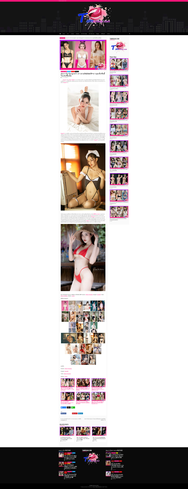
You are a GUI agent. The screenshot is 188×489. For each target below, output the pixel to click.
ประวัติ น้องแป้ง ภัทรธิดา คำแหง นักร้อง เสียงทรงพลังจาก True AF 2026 (66, 438)
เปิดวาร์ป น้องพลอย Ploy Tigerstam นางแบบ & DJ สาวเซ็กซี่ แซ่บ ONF (98, 389)
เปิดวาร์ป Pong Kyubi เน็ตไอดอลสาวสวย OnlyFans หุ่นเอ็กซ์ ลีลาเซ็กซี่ (82, 402)
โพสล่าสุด (77, 71)
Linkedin (80, 413)
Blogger (97, 33)
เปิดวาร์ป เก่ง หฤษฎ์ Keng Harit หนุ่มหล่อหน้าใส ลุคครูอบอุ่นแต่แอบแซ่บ (99, 438)
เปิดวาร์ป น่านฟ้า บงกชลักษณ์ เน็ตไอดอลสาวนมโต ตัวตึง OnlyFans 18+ (98, 402)
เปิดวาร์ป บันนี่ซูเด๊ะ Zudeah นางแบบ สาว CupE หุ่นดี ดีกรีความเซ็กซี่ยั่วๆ (83, 389)
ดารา (68, 33)
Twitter (69, 413)
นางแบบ (72, 33)
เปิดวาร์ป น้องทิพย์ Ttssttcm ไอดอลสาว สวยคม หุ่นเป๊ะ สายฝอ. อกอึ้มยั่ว (117, 466)
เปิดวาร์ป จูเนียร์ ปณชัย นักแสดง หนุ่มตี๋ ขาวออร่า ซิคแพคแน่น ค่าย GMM (83, 438)
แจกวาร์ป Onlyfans (65, 450)
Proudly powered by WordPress (86, 486)
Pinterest (75, 413)
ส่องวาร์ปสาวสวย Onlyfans (114, 450)
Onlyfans (77, 33)
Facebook (64, 413)
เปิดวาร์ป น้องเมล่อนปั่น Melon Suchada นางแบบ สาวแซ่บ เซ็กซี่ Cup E (117, 476)
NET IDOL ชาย (91, 33)
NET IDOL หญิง (84, 33)
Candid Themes (104, 486)
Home (64, 33)
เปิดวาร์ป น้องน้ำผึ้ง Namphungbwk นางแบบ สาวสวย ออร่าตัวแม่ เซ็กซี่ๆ (67, 402)
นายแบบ (108, 33)
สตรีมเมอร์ (103, 33)
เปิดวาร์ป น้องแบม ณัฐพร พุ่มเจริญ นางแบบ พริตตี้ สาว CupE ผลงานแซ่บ (67, 389)
